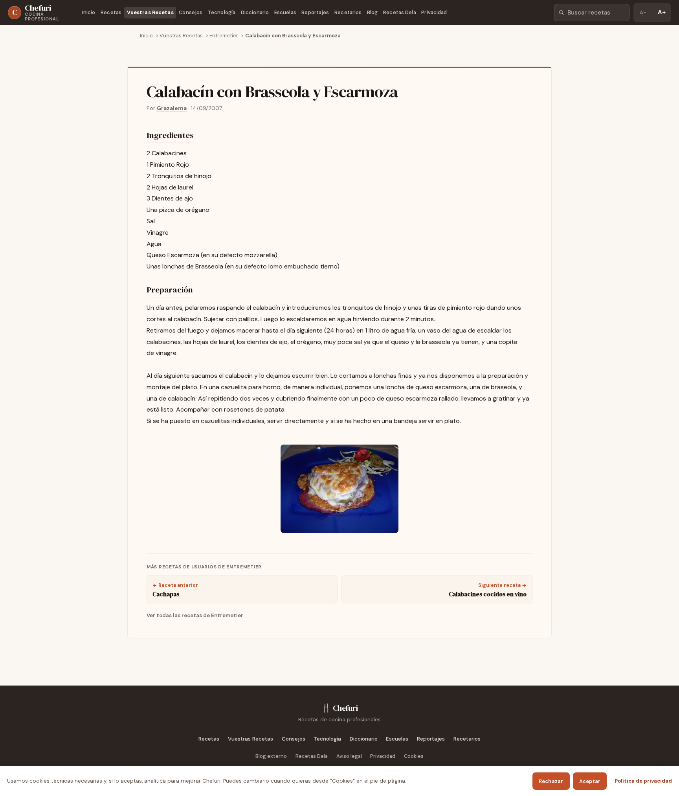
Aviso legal (349, 756)
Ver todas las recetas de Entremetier (195, 615)
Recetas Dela (399, 12)
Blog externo (271, 756)
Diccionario (255, 12)
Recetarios (348, 12)
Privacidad (434, 12)
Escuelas (285, 12)
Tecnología (221, 12)
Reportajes (315, 12)
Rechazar (551, 781)
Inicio (88, 12)
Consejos (190, 12)
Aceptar (590, 781)
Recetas (111, 12)
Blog (372, 12)
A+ (662, 12)
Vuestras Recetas (150, 12)
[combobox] (591, 12)
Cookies (414, 756)
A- (643, 12)
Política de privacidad (643, 781)
